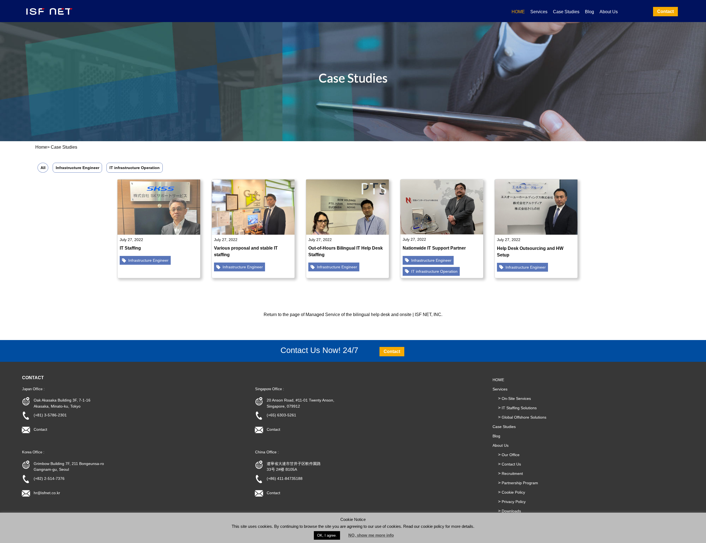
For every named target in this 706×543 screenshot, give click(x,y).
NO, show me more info (371, 535)
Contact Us (511, 464)
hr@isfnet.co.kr (47, 493)
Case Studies (566, 11)
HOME (518, 11)
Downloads (511, 511)
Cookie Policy (513, 492)
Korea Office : (33, 452)
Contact (40, 429)
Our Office (511, 455)
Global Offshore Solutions (524, 417)
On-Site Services (516, 398)
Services (538, 11)
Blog (589, 11)
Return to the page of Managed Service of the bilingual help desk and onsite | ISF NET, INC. (353, 314)
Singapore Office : (269, 389)
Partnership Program (520, 483)
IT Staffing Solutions (519, 408)
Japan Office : (33, 389)
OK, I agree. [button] (327, 535)
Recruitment (512, 473)
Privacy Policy (514, 501)
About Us (609, 11)
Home (41, 147)
